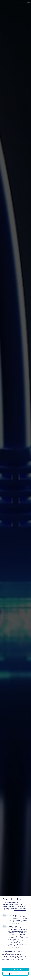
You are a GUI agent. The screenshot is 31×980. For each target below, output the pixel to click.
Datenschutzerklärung (20, 910)
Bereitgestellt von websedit (15, 977)
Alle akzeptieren (15, 974)
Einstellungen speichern (15, 969)
